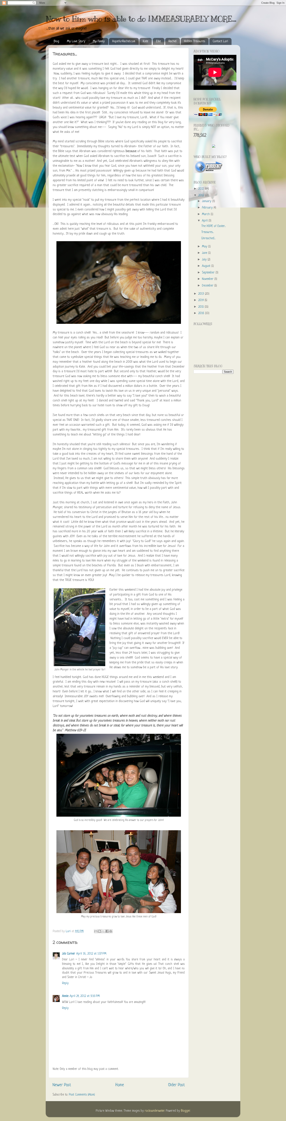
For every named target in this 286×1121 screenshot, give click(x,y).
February (208, 207)
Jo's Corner (68, 953)
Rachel (172, 41)
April (205, 220)
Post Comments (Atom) (82, 1094)
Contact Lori (220, 41)
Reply (65, 983)
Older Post (176, 1085)
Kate (145, 41)
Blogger (185, 1111)
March (206, 214)
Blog (56, 41)
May (205, 246)
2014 (201, 300)
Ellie (158, 41)
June (205, 253)
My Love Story (76, 41)
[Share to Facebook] (107, 931)
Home (119, 1085)
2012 (201, 195)
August (206, 266)
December (208, 285)
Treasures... (207, 232)
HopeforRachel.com (123, 41)
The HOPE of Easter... (213, 226)
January (207, 201)
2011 (201, 189)
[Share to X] (103, 931)
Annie (65, 996)
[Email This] (96, 931)
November (208, 279)
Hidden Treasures (194, 41)
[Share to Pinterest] (111, 931)
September (209, 272)
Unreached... (208, 238)
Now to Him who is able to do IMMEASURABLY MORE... (141, 19)
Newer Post (62, 1085)
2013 (201, 294)
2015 (201, 307)
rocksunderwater (154, 1111)
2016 (201, 313)
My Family (99, 41)
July (205, 259)
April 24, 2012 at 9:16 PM (85, 996)
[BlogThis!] (100, 931)
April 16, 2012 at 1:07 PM (91, 953)
